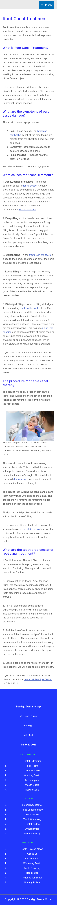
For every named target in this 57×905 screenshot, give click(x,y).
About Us (32, 853)
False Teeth (32, 765)
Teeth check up (32, 833)
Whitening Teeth (32, 863)
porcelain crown (31, 529)
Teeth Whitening (32, 819)
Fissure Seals (32, 789)
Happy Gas (32, 872)
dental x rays (20, 479)
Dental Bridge (32, 824)
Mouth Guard (32, 784)
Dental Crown (32, 770)
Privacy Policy (32, 882)
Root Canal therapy (32, 809)
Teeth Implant (32, 780)
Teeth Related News (32, 849)
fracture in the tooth (39, 255)
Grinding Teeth (32, 775)
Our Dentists (32, 858)
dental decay (29, 185)
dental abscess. (27, 209)
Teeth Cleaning (32, 868)
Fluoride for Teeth (32, 877)
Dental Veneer (32, 814)
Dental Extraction (32, 761)
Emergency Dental (32, 805)
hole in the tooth (30, 308)
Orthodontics (32, 828)
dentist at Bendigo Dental (38, 679)
